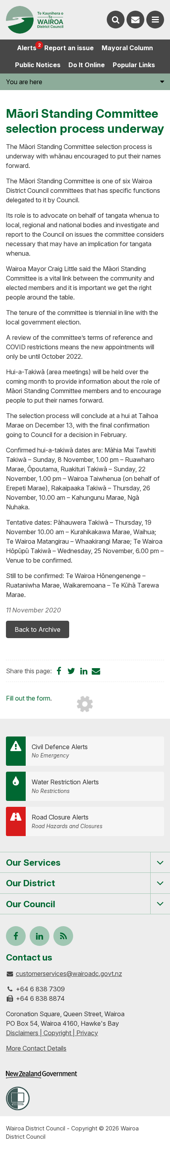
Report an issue (69, 48)
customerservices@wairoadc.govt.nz (69, 974)
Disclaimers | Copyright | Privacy (52, 1033)
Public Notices (37, 65)
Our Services (33, 862)
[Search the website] (116, 19)
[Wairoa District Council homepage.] (34, 20)
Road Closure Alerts (67, 821)
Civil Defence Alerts (60, 751)
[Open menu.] (155, 19)
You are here (24, 82)
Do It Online (86, 65)
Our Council (30, 903)
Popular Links (134, 65)
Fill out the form (28, 698)
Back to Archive (37, 629)
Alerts (28, 47)
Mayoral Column (127, 48)
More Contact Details (36, 1048)
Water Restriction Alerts (65, 786)
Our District (30, 883)
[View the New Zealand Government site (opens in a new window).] (41, 1074)
